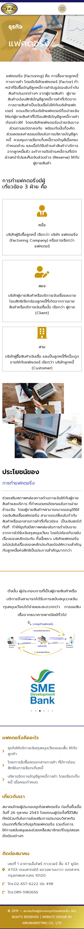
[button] (62, 9)
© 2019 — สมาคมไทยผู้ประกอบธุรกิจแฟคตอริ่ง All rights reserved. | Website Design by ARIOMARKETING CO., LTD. (42, 917)
